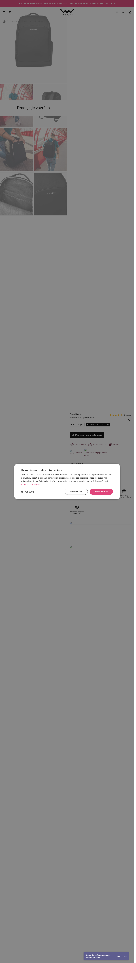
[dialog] (67, 481)
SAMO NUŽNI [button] (76, 491)
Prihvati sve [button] (101, 491)
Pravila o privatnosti (30, 484)
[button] (27, 491)
